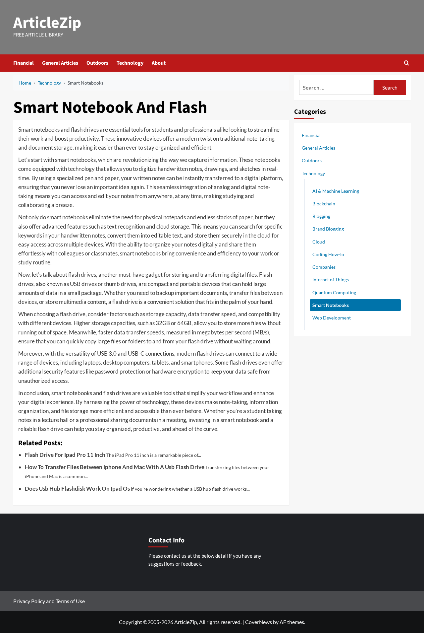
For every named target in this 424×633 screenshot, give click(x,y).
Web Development (331, 317)
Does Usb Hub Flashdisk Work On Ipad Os (77, 488)
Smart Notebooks (330, 305)
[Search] (406, 63)
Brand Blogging (328, 229)
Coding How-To (328, 254)
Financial (23, 63)
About (159, 63)
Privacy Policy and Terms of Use (49, 601)
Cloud (318, 241)
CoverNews (258, 622)
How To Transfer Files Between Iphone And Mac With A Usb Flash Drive (114, 466)
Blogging (321, 216)
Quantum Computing (334, 292)
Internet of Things (330, 279)
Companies (324, 267)
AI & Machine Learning (335, 190)
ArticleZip (47, 23)
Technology (130, 63)
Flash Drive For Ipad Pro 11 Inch (65, 454)
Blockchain (323, 203)
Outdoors (97, 63)
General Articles (60, 63)
